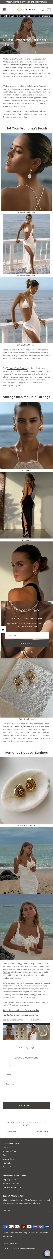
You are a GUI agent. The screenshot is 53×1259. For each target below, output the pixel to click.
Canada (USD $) (8, 1244)
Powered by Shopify (27, 1248)
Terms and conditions (12, 1187)
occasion (21, 1010)
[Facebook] (22, 652)
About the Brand (10, 1151)
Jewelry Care (8, 1159)
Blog (5, 1155)
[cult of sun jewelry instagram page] (26, 1031)
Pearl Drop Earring (26, 719)
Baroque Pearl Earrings (26, 275)
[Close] (49, 604)
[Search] (43, 10)
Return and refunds (11, 1183)
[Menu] (4, 9)
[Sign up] (49, 1211)
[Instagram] (27, 652)
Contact (6, 1147)
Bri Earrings (27, 470)
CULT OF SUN (14, 1248)
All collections (9, 1166)
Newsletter (7, 1163)
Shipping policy (9, 1179)
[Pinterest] (32, 652)
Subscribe (26, 644)
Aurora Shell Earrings (26, 825)
